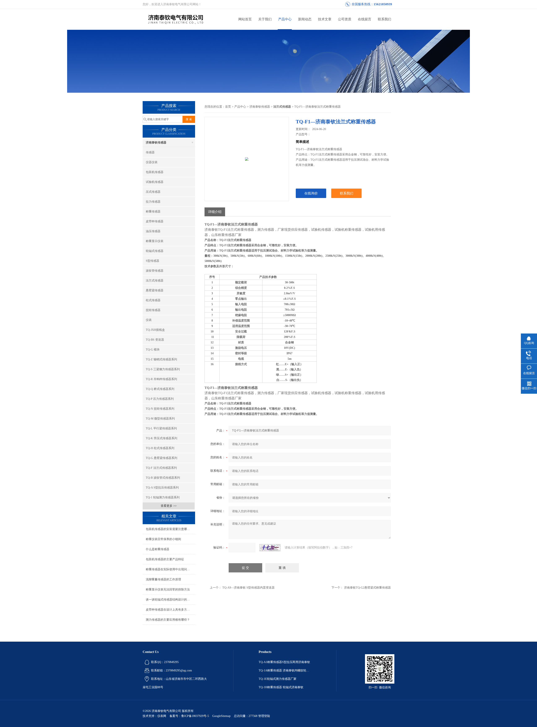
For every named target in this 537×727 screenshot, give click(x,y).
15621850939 (383, 4)
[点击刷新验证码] (269, 547)
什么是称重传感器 (157, 549)
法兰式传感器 (154, 280)
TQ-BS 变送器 (155, 339)
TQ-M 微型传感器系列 (160, 418)
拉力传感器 (153, 201)
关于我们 (265, 19)
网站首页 (245, 19)
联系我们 (384, 19)
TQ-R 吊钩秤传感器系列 (161, 379)
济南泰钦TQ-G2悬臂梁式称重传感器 (367, 587)
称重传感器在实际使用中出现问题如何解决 (170, 569)
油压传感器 (153, 231)
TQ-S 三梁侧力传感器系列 (163, 369)
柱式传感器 (153, 300)
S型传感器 (152, 260)
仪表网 (161, 716)
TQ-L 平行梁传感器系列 (161, 428)
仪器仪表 (152, 162)
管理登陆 (264, 716)
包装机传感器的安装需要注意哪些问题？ (170, 529)
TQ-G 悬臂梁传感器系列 (161, 458)
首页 (228, 106)
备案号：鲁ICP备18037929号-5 (189, 716)
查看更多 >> (169, 505)
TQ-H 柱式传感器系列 (160, 448)
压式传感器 (153, 191)
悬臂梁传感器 (154, 290)
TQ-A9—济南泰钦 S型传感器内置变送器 (248, 587)
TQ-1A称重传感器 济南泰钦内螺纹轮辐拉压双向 (285, 670)
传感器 (150, 152)
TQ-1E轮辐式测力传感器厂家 (277, 678)
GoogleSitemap (221, 716)
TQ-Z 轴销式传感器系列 (161, 359)
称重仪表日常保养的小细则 (163, 539)
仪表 (149, 320)
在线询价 (311, 193)
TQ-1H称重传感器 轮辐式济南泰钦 (281, 687)
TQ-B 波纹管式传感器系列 (163, 477)
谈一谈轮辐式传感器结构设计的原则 (169, 599)
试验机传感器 (154, 182)
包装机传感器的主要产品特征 (165, 559)
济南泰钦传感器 (156, 142)
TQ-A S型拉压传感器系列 (162, 487)
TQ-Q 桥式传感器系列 (160, 389)
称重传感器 (153, 211)
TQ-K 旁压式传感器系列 (161, 438)
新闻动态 (305, 19)
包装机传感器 (154, 172)
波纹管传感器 (154, 270)
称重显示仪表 (154, 241)
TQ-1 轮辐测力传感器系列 (163, 497)
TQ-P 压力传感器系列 (160, 398)
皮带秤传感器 (154, 221)
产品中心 (285, 19)
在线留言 (364, 19)
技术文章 (324, 19)
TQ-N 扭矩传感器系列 (160, 408)
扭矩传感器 (153, 310)
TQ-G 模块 (153, 349)
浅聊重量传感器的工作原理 (163, 579)
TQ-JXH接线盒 (155, 329)
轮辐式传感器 (154, 251)
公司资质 (344, 19)
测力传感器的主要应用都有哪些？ (168, 619)
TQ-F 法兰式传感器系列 (161, 467)
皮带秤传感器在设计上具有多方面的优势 (170, 609)
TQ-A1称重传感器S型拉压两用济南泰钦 (284, 662)
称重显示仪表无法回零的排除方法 (168, 589)
